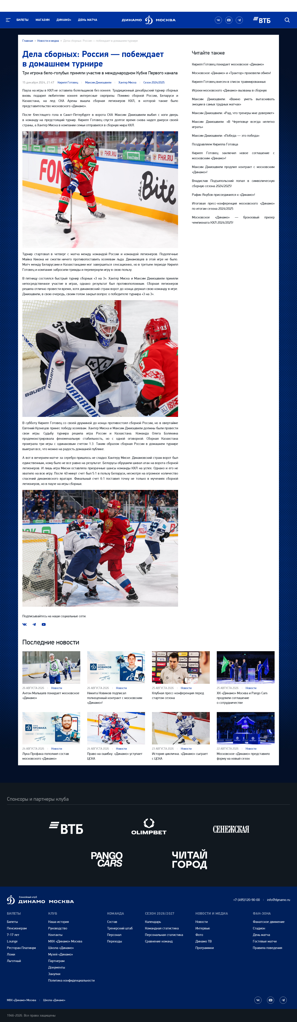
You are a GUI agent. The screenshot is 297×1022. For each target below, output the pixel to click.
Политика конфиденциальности (71, 980)
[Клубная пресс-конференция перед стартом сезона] (181, 667)
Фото (199, 935)
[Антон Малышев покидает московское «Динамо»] (51, 667)
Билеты (23, 20)
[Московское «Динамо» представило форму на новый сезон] (246, 728)
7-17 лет (13, 935)
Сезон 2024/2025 (154, 82)
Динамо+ (64, 20)
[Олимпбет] (148, 827)
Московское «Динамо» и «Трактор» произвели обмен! (231, 73)
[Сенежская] (231, 827)
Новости (56, 688)
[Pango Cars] (107, 859)
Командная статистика (162, 928)
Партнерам (56, 961)
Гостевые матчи (265, 941)
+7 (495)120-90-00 (246, 900)
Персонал (114, 935)
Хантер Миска (127, 82)
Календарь (153, 922)
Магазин (43, 20)
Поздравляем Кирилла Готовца (215, 144)
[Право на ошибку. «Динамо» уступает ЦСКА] (116, 728)
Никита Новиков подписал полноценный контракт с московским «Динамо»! (114, 698)
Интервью (202, 928)
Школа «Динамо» (61, 948)
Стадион (259, 928)
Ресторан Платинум (21, 948)
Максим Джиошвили (98, 82)
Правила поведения (267, 948)
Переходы (114, 941)
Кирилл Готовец (68, 82)
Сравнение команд (159, 941)
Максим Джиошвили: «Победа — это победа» (225, 135)
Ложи (11, 954)
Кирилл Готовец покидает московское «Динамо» (228, 64)
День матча (87, 20)
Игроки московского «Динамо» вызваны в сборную (229, 90)
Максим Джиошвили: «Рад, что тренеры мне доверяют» (233, 113)
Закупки (54, 974)
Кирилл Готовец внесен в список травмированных (229, 82)
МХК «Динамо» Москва (65, 941)
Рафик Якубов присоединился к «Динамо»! (223, 195)
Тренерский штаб (120, 928)
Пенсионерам (17, 928)
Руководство (57, 928)
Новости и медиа (48, 41)
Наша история (58, 922)
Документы (56, 967)
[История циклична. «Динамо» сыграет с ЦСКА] (181, 728)
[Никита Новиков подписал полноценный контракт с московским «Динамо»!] (116, 667)
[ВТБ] (65, 827)
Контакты (55, 935)
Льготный (14, 961)
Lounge (12, 941)
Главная (27, 41)
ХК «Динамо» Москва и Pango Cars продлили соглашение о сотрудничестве (242, 698)
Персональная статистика (164, 935)
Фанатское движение (269, 922)
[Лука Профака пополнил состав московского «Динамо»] (51, 728)
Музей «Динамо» (60, 954)
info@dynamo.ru (278, 900)
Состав (112, 922)
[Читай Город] (189, 859)
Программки (204, 948)
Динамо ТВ (203, 941)
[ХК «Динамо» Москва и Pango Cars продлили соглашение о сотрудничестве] (246, 667)
